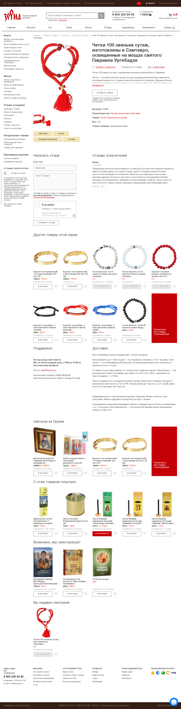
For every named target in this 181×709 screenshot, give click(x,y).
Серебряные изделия (13, 162)
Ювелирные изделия (16, 155)
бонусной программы (44, 198)
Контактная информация (43, 678)
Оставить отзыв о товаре (73, 675)
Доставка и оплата (12, 3)
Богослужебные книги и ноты (16, 44)
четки (61, 133)
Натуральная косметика (14, 139)
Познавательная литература (16, 57)
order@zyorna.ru (119, 20)
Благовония (9, 115)
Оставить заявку (105, 93)
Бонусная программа (71, 682)
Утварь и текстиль (12, 125)
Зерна (12, 15)
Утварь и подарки (51, 35)
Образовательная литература (11, 61)
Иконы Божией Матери (14, 85)
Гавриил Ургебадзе (47, 139)
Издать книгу (68, 672)
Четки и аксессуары (12, 128)
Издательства (98, 675)
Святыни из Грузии (80, 35)
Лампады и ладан (12, 109)
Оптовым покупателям (42, 682)
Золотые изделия (11, 158)
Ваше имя (38, 162)
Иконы (88, 28)
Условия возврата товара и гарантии (63, 3)
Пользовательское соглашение (115, 705)
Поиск (101, 16)
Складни (8, 91)
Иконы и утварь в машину (15, 98)
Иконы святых (10, 88)
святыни (42, 133)
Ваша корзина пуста (168, 18)
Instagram (126, 675)
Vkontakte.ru (127, 678)
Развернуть (98, 86)
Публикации (97, 682)
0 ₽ (139, 4)
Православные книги (13, 48)
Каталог (31, 28)
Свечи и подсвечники (13, 112)
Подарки (7, 122)
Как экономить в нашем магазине (99, 3)
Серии (94, 678)
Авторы (95, 672)
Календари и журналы (13, 69)
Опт (50, 28)
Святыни (65, 35)
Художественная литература (16, 54)
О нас (35, 685)
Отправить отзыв (46, 222)
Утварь (108, 28)
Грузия (71, 139)
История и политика (12, 51)
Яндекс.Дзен (127, 672)
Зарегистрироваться (168, 3)
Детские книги (10, 66)
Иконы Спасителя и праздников (12, 81)
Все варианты (102, 533)
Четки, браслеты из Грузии (113, 118)
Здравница (128, 28)
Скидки (168, 28)
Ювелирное (148, 28)
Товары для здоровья (13, 148)
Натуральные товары (16, 136)
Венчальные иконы (12, 95)
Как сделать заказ (33, 3)
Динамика (25, 705)
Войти (152, 3)
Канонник (63, 20)
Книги (69, 28)
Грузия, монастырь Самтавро (126, 113)
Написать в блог (70, 678)
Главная (11, 28)
